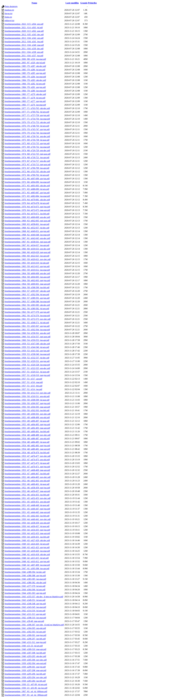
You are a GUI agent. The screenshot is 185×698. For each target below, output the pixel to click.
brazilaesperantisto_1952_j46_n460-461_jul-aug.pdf (27, 484)
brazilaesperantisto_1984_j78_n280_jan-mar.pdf (25, 91)
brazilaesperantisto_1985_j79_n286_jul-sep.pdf (25, 70)
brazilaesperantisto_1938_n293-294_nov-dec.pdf (26, 677)
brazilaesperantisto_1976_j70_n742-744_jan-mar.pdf (27, 133)
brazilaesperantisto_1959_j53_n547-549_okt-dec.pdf (27, 344)
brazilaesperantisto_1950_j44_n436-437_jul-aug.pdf (27, 526)
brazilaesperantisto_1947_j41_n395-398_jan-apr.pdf (27, 568)
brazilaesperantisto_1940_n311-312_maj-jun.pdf (25, 642)
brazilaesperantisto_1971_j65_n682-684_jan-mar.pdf (27, 196)
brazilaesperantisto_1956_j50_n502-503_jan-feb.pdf (27, 410)
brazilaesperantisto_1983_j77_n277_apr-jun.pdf (25, 101)
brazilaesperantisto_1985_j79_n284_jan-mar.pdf (25, 77)
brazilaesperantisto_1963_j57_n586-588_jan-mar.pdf (27, 301)
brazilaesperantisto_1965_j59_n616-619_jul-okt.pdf (27, 263)
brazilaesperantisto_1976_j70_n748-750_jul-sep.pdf (27, 126)
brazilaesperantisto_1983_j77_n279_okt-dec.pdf (25, 94)
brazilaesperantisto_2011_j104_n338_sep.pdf (24, 52)
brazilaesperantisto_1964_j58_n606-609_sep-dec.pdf (27, 273)
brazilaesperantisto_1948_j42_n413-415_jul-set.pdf (27, 558)
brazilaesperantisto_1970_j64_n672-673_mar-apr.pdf (27, 210)
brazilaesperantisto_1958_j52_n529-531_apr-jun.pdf (27, 361)
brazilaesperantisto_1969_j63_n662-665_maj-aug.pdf (27, 221)
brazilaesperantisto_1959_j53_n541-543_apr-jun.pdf (27, 351)
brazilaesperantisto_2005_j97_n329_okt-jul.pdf (25, 62)
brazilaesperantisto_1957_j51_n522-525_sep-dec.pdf (27, 368)
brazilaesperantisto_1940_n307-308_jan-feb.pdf (25, 653)
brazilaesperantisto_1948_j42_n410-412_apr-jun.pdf (27, 561)
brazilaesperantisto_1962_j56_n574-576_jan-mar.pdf (27, 315)
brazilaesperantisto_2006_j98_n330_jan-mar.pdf (25, 59)
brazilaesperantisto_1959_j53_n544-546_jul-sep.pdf (27, 347)
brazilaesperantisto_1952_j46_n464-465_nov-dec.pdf (27, 477)
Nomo (34, 3)
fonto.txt (8, 17)
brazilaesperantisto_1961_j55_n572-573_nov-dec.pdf (27, 319)
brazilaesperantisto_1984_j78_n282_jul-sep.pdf (25, 84)
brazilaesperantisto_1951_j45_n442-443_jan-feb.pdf (27, 516)
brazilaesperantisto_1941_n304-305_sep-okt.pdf (25, 628)
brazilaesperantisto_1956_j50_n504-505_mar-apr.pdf (27, 407)
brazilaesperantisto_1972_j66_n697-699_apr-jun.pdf (27, 178)
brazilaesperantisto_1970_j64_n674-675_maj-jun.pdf (27, 207)
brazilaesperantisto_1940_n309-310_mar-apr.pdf (25, 649)
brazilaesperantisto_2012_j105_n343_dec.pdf (24, 34)
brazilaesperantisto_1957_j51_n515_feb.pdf (23, 386)
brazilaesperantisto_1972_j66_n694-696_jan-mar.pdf (27, 182)
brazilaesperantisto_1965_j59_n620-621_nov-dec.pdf (27, 259)
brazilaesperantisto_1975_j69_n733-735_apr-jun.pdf (27, 143)
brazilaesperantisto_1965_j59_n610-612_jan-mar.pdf (27, 270)
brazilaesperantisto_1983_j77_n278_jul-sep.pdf (25, 98)
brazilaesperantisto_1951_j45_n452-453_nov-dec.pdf (27, 498)
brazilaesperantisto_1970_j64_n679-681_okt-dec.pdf (27, 199)
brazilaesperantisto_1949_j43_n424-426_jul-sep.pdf (27, 544)
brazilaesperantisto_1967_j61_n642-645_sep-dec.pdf (27, 238)
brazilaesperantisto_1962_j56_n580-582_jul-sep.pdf (27, 308)
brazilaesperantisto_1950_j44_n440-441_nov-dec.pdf (27, 519)
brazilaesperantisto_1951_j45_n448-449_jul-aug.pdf (27, 505)
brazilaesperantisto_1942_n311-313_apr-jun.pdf (25, 614)
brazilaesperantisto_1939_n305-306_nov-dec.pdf (26, 660)
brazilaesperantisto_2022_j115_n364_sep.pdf (24, 24)
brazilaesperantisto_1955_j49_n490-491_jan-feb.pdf (27, 431)
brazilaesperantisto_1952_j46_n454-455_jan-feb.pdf (27, 495)
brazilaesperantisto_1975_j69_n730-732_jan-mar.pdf (27, 147)
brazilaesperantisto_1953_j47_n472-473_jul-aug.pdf (27, 463)
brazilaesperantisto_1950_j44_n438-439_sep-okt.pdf (27, 523)
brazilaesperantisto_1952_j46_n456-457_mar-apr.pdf (27, 491)
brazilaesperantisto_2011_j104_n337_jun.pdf (24, 55)
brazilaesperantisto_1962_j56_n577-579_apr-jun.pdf (27, 312)
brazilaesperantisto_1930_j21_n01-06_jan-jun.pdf (26, 688)
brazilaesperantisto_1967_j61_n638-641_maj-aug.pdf (27, 242)
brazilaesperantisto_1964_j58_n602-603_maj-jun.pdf (27, 280)
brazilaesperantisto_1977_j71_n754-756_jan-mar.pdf (27, 119)
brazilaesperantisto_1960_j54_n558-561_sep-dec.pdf (27, 333)
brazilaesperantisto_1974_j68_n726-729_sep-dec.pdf (27, 150)
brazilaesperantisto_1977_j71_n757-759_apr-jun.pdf (27, 115)
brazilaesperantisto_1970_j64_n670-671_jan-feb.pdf (27, 214)
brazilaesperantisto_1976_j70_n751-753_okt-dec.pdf (27, 122)
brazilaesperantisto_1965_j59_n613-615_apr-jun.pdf (27, 266)
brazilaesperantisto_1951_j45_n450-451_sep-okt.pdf (27, 502)
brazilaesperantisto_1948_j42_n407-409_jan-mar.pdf (27, 565)
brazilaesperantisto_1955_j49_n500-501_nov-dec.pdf (27, 414)
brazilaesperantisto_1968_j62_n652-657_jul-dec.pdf (27, 228)
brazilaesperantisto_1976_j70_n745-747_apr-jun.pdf (27, 129)
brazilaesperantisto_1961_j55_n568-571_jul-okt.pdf (27, 322)
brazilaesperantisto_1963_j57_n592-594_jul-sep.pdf (27, 294)
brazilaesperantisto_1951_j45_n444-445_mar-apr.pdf (27, 512)
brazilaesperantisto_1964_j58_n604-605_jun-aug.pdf (27, 277)
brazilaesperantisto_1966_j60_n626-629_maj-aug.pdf (27, 252)
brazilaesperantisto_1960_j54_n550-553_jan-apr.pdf (27, 340)
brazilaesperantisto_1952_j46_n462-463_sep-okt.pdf (27, 481)
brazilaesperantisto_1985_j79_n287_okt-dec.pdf (25, 66)
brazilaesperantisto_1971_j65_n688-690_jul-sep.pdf (27, 189)
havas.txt (8, 13)
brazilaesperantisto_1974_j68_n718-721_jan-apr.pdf (27, 157)
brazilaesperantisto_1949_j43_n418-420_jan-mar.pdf (27, 551)
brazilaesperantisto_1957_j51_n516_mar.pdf (24, 382)
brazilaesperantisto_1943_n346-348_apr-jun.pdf (25, 603)
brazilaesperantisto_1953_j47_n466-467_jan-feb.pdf (27, 473)
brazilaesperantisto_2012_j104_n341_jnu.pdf (24, 41)
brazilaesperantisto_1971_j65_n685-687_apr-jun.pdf (27, 192)
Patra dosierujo (11, 6)
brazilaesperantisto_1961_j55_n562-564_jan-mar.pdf (27, 329)
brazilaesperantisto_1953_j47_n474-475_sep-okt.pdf (27, 459)
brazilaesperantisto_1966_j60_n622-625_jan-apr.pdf (27, 256)
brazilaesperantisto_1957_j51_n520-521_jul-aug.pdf (27, 372)
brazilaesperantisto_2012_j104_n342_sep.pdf (24, 38)
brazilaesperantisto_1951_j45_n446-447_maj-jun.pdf (27, 509)
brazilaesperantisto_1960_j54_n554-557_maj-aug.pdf (27, 336)
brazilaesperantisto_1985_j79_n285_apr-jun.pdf (25, 73)
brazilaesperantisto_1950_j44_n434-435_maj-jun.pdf (27, 530)
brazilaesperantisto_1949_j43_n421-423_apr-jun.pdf (27, 547)
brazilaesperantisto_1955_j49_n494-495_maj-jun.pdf (27, 424)
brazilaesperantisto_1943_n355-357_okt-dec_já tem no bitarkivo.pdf (34, 596)
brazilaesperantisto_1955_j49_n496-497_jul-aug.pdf (27, 421)
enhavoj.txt (9, 20)
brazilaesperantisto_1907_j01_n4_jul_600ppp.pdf (26, 691)
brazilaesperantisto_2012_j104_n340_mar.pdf (24, 45)
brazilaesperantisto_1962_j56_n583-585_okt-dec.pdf (27, 305)
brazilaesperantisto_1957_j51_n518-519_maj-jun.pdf (27, 375)
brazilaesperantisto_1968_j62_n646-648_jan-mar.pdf (27, 235)
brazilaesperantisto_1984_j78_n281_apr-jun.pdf (25, 87)
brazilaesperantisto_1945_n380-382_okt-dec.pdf (25, 582)
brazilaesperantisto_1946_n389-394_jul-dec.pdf (25, 572)
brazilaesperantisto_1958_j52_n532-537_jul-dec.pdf (27, 358)
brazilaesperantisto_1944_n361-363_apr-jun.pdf (25, 593)
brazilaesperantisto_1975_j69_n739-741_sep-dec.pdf (27, 136)
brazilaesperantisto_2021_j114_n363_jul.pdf (24, 27)
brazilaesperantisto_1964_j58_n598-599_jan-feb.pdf (27, 287)
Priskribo (92, 3)
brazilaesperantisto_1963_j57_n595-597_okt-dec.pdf (27, 291)
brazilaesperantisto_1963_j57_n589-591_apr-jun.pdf (27, 298)
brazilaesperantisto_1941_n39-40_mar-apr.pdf (24, 621)
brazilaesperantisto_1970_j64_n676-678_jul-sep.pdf (27, 203)
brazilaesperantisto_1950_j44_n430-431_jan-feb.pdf (27, 537)
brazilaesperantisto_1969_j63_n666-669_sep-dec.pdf (27, 217)
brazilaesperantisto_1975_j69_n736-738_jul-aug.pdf (27, 140)
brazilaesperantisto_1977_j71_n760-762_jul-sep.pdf (27, 112)
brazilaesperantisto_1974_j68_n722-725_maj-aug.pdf (27, 154)
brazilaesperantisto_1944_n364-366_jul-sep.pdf (25, 589)
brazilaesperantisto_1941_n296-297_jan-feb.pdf (25, 639)
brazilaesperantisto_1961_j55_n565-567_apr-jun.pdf (27, 326)
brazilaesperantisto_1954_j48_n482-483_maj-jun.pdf (27, 445)
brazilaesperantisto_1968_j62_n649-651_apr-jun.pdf (27, 231)
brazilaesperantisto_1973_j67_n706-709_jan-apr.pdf (27, 168)
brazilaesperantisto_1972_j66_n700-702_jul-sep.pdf (27, 175)
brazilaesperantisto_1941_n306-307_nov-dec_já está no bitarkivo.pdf (34, 625)
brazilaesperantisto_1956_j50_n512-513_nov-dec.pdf (27, 393)
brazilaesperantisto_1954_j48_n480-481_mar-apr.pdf (27, 449)
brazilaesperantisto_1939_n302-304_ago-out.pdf (25, 663)
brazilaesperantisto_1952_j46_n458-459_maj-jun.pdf (27, 488)
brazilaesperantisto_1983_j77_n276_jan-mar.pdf (25, 105)
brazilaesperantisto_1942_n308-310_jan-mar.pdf (25, 618)
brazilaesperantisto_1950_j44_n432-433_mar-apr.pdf (27, 533)
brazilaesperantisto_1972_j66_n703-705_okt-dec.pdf (27, 171)
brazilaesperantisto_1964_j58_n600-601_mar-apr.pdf (27, 284)
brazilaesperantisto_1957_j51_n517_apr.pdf (23, 379)
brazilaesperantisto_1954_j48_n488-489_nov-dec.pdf (27, 435)
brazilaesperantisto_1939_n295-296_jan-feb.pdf (25, 674)
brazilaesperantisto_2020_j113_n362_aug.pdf (24, 31)
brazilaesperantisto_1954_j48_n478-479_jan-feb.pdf (27, 452)
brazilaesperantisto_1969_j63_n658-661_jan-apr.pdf (27, 224)
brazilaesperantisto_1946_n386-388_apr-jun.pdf (25, 575)
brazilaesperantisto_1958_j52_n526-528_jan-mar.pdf (27, 365)
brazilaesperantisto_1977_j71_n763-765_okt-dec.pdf (27, 108)
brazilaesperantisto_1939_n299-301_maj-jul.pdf (25, 667)
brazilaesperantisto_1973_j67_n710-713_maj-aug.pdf (27, 164)
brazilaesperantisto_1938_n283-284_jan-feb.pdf (25, 681)
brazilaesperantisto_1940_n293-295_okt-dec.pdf (25, 656)
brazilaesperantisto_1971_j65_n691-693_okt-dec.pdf (27, 185)
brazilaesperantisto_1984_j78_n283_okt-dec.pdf (25, 80)
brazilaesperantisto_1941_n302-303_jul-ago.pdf (25, 632)
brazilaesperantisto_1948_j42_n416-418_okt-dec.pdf (27, 554)
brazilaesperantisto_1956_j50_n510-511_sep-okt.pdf (27, 396)
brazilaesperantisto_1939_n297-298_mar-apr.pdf (25, 670)
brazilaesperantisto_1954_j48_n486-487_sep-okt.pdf (27, 438)
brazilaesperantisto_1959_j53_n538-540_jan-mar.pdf (27, 354)
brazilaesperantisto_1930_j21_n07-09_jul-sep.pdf (26, 684)
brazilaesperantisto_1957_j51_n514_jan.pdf (23, 389)
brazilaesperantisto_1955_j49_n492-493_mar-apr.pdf (27, 428)
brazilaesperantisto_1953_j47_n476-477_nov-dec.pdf (27, 456)
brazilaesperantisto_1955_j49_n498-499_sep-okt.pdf (27, 417)
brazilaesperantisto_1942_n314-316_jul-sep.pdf (25, 611)
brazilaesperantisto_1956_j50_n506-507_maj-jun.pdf (27, 403)
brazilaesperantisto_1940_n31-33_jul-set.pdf (24, 646)
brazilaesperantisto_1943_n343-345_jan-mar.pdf (25, 607)
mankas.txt (9, 10)
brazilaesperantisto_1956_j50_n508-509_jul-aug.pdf (27, 400)
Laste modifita (72, 3)
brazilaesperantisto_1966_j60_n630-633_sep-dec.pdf (27, 249)
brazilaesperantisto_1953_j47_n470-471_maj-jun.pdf (27, 466)
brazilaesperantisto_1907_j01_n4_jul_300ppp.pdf (26, 695)
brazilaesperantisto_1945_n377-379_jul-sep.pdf (25, 586)
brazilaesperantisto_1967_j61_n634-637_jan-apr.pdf (27, 245)
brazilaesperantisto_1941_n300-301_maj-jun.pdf (25, 635)
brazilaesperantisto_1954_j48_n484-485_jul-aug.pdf (27, 442)
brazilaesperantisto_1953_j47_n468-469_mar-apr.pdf (27, 470)
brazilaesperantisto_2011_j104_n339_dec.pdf (24, 48)
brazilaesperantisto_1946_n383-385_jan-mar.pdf (25, 579)
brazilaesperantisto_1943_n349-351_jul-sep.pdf (25, 600)
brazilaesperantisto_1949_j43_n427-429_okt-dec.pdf (27, 540)
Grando (83, 3)
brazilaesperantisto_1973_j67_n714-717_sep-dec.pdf (27, 161)
